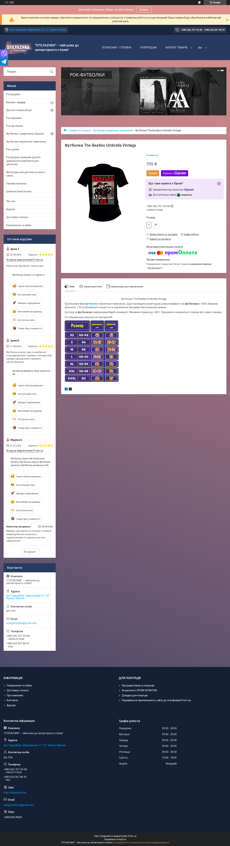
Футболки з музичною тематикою (113, 130)
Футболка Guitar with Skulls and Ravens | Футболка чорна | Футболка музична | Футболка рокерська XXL (30, 461)
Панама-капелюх (16, 183)
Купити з (168, 173)
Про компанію (15, 695)
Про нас (10, 201)
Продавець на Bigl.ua (115, 839)
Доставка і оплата (17, 217)
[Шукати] (51, 71)
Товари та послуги (80, 130)
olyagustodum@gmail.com (21, 623)
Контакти (12, 700)
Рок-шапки (12, 149)
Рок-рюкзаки (14, 118)
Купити (153, 173)
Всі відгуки (30, 551)
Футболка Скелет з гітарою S (28, 274)
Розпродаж (13, 94)
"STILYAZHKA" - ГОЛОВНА (116, 47)
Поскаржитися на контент (127, 842)
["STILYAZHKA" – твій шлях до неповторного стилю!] (18, 47)
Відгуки (10, 209)
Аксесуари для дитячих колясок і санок (25, 174)
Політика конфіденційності (155, 842)
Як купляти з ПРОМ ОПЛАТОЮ (139, 690)
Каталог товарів (16, 102)
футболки (91, 303)
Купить (144, 9)
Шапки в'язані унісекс (19, 191)
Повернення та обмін (18, 225)
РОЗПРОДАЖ (148, 47)
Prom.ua (132, 836)
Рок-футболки (14, 126)
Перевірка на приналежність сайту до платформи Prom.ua (156, 700)
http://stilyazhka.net (15, 792)
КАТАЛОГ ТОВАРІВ (176, 47)
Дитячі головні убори (18, 110)
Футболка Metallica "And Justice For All (31, 373)
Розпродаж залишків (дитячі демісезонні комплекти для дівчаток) (23, 161)
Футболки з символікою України (25, 133)
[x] (70, 389)
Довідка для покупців (135, 695)
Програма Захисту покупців (138, 685)
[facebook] (66, 389)
